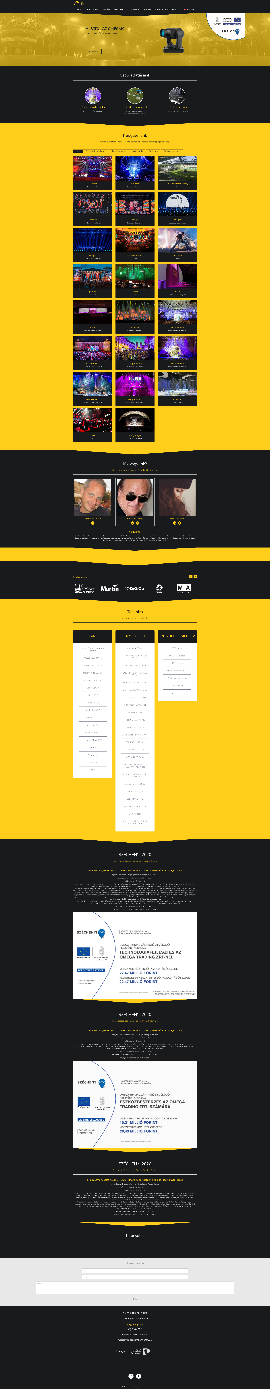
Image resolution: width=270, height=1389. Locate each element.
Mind (78, 151)
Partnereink (133, 10)
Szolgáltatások (92, 10)
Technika (147, 10)
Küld (135, 1299)
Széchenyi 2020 (161, 10)
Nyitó (79, 10)
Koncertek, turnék (119, 151)
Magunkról (119, 10)
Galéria (106, 10)
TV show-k (153, 151)
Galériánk (93, 51)
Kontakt (176, 10)
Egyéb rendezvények (172, 151)
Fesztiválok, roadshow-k (96, 151)
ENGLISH (190, 10)
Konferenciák (137, 151)
